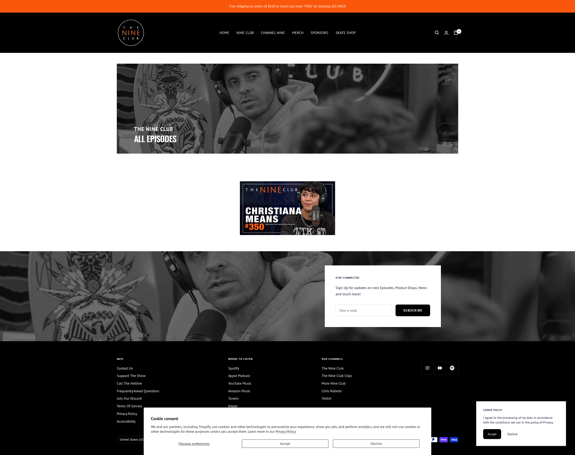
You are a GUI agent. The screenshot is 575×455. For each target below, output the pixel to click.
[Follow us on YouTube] (439, 368)
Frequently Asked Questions (138, 391)
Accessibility (126, 421)
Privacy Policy (286, 431)
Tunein (233, 398)
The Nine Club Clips (337, 375)
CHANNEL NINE (273, 32)
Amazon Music (239, 391)
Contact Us (125, 368)
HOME (224, 32)
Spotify (233, 368)
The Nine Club (333, 368)
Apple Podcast (239, 375)
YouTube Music (239, 383)
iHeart (232, 406)
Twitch (327, 398)
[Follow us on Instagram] (427, 368)
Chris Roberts (332, 391)
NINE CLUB (245, 32)
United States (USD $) (134, 439)
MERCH (297, 32)
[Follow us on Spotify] (452, 368)
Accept (285, 443)
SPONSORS (319, 32)
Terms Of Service (129, 406)
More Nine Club (334, 383)
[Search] (437, 33)
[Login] (446, 33)
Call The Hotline (129, 383)
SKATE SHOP (346, 32)
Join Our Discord (129, 398)
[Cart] (456, 33)
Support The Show (131, 375)
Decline (376, 443)
